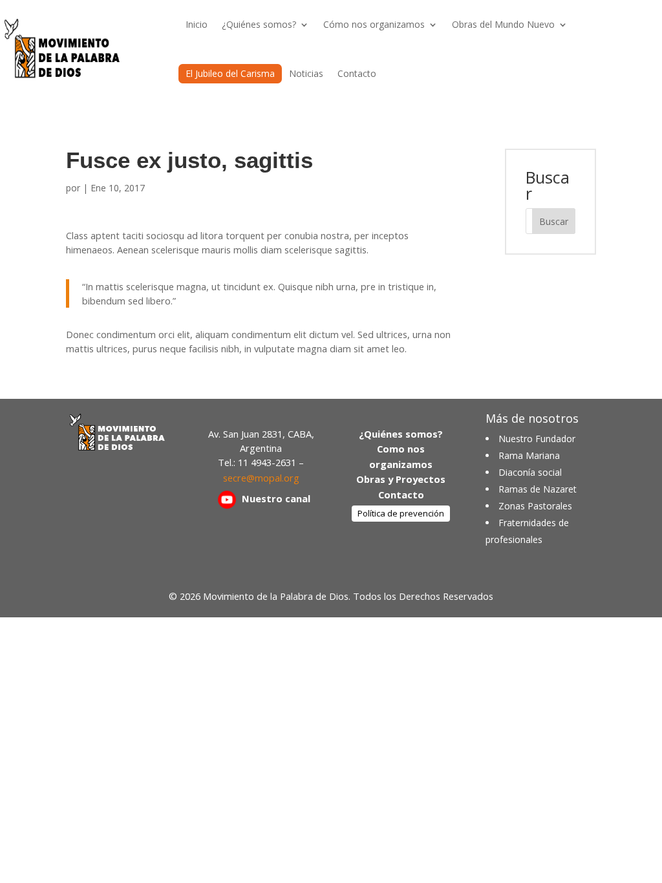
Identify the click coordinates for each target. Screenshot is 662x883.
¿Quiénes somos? (259, 24)
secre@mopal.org (261, 477)
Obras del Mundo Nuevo (503, 24)
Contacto (356, 73)
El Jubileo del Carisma (230, 73)
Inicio (197, 24)
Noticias (306, 73)
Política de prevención (401, 513)
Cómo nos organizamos (374, 24)
